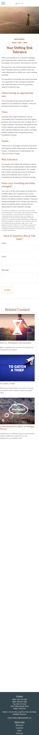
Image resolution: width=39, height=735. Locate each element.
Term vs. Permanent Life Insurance (15, 343)
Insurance (19, 733)
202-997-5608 (22, 702)
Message (5, 270)
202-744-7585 (22, 699)
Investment (19, 728)
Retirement (19, 725)
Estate (19, 730)
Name (4, 243)
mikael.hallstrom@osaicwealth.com (19, 718)
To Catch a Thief (7, 384)
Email (4, 256)
